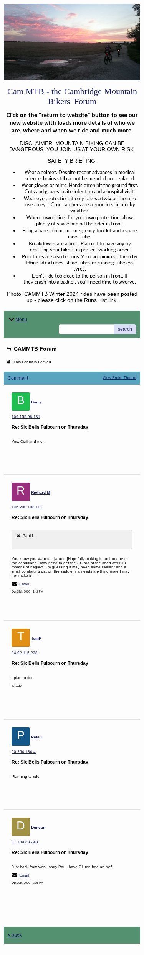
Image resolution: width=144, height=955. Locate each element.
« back (15, 935)
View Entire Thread (119, 377)
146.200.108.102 (27, 507)
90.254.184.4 (24, 751)
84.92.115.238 (25, 653)
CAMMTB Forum (34, 349)
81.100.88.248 (25, 842)
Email (24, 584)
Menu (21, 319)
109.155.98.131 (26, 417)
